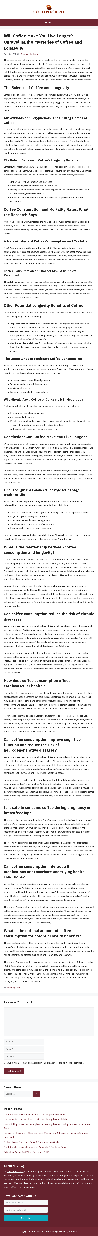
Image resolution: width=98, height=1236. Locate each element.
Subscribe (25, 1218)
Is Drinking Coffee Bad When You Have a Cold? (26, 1152)
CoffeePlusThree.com (46, 1231)
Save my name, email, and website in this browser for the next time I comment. (45, 1062)
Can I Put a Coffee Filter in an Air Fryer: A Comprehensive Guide (35, 1114)
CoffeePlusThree (15, 1171)
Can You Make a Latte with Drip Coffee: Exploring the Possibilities (36, 1119)
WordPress (73, 1231)
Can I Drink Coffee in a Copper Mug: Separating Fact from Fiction (35, 1147)
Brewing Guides (15, 987)
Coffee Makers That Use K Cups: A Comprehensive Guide (31, 1142)
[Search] (36, 1094)
